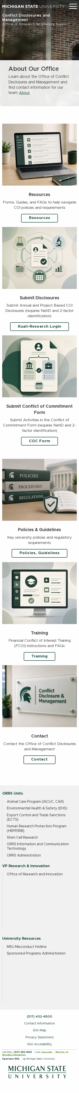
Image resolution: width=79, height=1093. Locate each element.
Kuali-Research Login (39, 326)
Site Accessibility (39, 1044)
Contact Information (39, 1023)
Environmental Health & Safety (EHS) (37, 808)
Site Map (39, 1030)
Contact (39, 759)
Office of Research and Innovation (35, 874)
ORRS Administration (24, 855)
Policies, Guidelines (40, 553)
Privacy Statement (39, 1037)
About (24, 93)
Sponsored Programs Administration (36, 953)
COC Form (39, 441)
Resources (39, 218)
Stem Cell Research (22, 837)
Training (39, 656)
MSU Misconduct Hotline (27, 947)
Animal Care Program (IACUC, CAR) (35, 801)
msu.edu (46, 1052)
